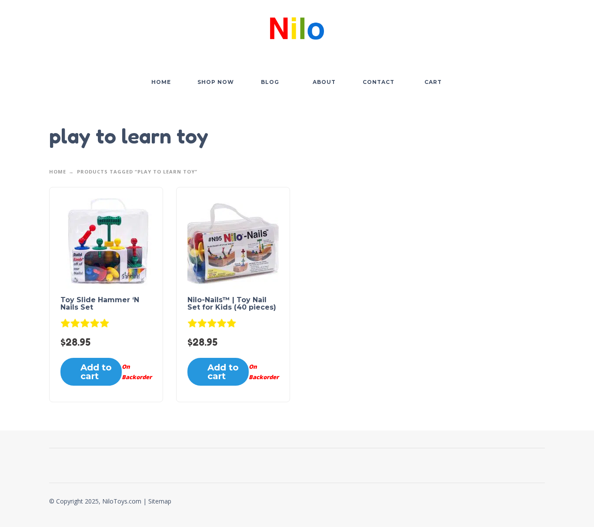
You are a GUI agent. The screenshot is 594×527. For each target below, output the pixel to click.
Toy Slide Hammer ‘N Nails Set (99, 303)
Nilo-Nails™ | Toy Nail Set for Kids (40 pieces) (231, 303)
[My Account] (514, 26)
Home (57, 171)
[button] (490, 26)
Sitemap (159, 501)
